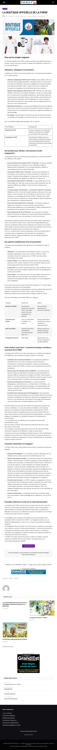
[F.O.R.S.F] (28, 2)
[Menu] (4, 2)
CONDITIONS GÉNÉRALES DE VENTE (11, 725)
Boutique (5, 578)
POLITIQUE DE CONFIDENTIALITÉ (11, 722)
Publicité (16, 578)
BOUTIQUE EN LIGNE (28, 545)
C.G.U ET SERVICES (7, 713)
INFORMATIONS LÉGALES (9, 718)
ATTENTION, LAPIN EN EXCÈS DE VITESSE (15, 639)
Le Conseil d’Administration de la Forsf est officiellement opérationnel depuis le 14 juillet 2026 (15, 604)
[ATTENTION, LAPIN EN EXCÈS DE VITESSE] (15, 629)
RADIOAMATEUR (8, 689)
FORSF (10, 578)
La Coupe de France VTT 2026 (38, 617)
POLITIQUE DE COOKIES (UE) (10, 720)
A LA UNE (5, 8)
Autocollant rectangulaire (10, 698)
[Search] (53, 2)
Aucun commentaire (33, 16)
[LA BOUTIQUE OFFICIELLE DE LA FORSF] (28, 36)
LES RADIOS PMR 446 (9, 694)
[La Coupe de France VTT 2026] (41, 608)
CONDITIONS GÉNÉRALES (9, 715)
